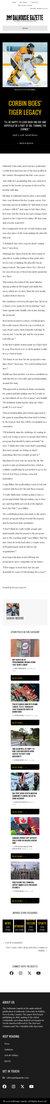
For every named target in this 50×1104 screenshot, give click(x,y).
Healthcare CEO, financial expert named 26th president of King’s (24, 885)
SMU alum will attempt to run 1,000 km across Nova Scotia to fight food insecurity (23, 753)
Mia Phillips (20, 668)
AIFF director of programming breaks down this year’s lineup (24, 662)
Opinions (8, 1049)
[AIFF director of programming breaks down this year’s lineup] (25, 647)
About (14, 2)
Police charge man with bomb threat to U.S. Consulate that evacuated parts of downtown (25, 708)
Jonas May (19, 715)
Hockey (15, 587)
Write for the (25, 5)
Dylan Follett (21, 802)
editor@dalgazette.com (17, 1077)
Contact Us (34, 2)
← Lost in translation (12, 942)
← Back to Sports (25, 143)
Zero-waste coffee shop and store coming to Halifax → (26, 949)
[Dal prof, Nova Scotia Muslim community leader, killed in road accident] (25, 781)
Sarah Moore (31, 135)
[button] (11, 973)
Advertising (23, 2)
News (6, 1043)
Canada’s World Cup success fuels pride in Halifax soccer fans (24, 840)
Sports (23, 587)
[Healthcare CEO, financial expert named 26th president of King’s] (25, 870)
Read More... (18, 678)
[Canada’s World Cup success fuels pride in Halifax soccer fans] (25, 825)
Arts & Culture (11, 1055)
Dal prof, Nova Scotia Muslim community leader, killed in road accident (24, 796)
